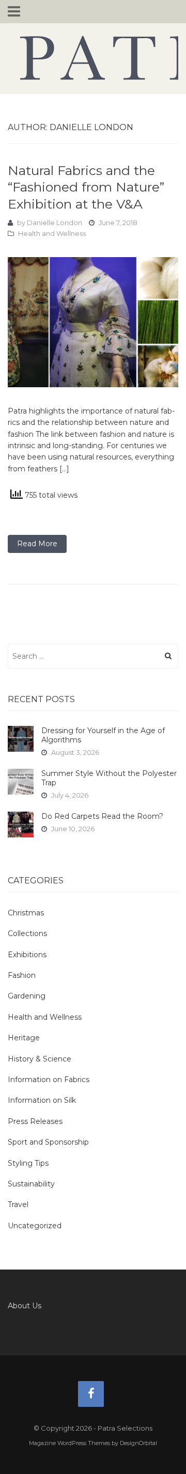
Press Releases (35, 1121)
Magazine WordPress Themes (69, 1443)
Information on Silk (42, 1100)
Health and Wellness (52, 233)
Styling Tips (28, 1163)
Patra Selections (93, 58)
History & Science (39, 1059)
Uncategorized (34, 1225)
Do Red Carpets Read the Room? (102, 816)
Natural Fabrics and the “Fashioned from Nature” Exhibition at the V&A (86, 187)
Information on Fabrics (48, 1079)
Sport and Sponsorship (48, 1142)
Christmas (26, 912)
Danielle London (54, 222)
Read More (37, 543)
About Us (24, 1305)
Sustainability (31, 1183)
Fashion (22, 975)
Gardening (26, 996)
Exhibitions (27, 954)
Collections (27, 933)
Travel (18, 1204)
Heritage (24, 1037)
